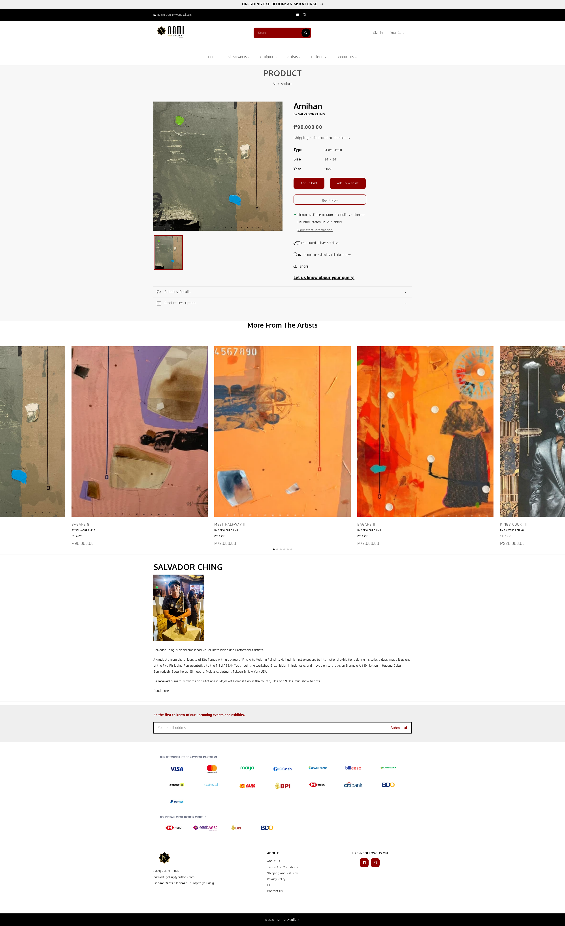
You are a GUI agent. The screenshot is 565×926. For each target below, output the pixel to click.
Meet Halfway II (229, 524)
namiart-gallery (288, 919)
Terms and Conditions (282, 867)
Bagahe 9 (80, 524)
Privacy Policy (276, 879)
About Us (273, 861)
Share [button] (304, 266)
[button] (397, 33)
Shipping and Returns (282, 873)
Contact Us (275, 891)
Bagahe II (366, 524)
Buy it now (330, 200)
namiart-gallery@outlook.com (173, 877)
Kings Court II (513, 524)
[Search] (305, 32)
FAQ (270, 885)
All (274, 83)
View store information (315, 230)
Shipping (301, 137)
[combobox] (282, 33)
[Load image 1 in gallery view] (168, 252)
